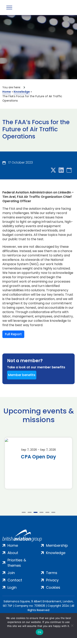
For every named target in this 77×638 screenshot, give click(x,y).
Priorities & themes (17, 563)
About (13, 552)
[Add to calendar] (69, 170)
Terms (51, 572)
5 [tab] (47, 512)
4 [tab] (41, 512)
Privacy (52, 580)
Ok (39, 632)
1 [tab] (24, 512)
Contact (15, 580)
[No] (72, 626)
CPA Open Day (38, 457)
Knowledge (22, 92)
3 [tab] (36, 512)
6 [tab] (53, 512)
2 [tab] (30, 512)
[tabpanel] (38, 463)
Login (12, 587)
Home (6, 92)
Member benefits (21, 375)
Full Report (13, 334)
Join (11, 572)
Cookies (53, 587)
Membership (57, 545)
